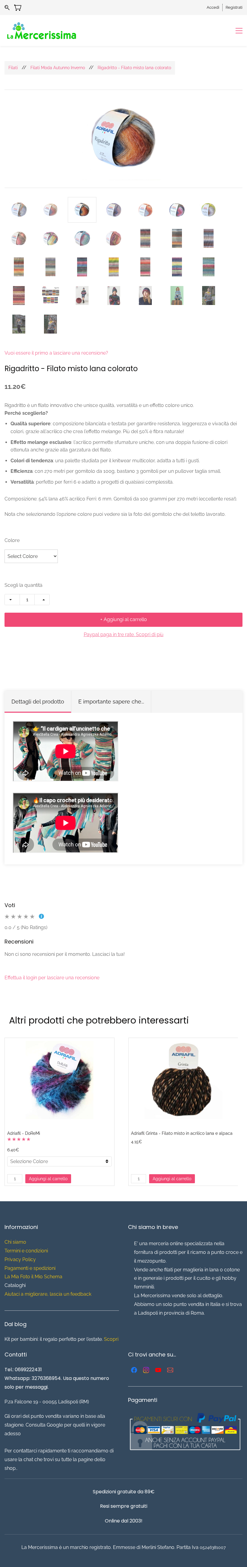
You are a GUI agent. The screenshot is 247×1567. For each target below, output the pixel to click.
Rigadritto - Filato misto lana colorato (134, 67)
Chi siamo (15, 1242)
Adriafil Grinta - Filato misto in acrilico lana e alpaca (182, 1133)
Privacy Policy (20, 1259)
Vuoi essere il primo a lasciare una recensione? (56, 353)
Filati (13, 67)
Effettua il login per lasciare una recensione (52, 978)
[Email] (170, 1370)
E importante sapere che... (111, 701)
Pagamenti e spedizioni (30, 1268)
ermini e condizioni (27, 1251)
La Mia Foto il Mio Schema (33, 1276)
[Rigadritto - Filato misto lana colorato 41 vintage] (123, 138)
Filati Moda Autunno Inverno (57, 67)
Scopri (111, 1339)
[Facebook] (134, 1370)
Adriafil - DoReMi (23, 1133)
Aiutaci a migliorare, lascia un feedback (48, 1294)
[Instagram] (146, 1370)
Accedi (213, 7)
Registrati (234, 7)
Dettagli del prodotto (37, 701)
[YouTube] (158, 1370)
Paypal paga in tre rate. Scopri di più (124, 634)
